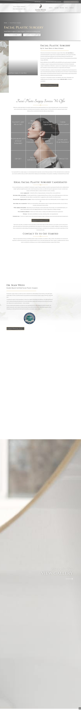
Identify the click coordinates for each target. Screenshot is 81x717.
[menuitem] (20, 7)
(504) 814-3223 (37, 1)
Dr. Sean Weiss (69, 52)
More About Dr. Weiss (15, 328)
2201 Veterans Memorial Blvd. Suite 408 (53, 1)
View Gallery (48, 161)
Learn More (18, 128)
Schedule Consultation (71, 1)
